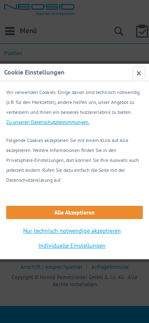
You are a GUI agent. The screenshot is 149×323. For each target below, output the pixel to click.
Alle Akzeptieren (74, 212)
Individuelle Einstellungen (72, 245)
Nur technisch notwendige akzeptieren (72, 230)
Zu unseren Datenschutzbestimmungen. (48, 122)
